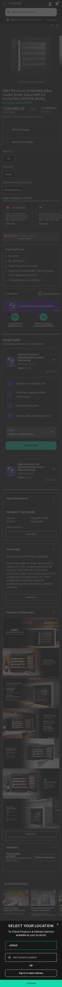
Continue (31, 983)
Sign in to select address (31, 973)
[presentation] (31, 945)
